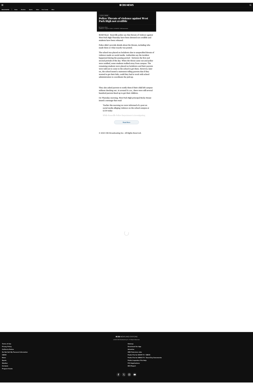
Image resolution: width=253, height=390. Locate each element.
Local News (104, 15)
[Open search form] (250, 5)
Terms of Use (6, 344)
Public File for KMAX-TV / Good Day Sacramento (145, 357)
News (16, 9)
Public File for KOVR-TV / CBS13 (139, 355)
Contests (5, 366)
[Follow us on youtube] (135, 375)
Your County (45, 9)
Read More (126, 122)
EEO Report (132, 366)
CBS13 (4, 355)
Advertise (131, 349)
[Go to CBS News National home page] (126, 5)
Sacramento (5, 9)
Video (37, 9)
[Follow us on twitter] (124, 375)
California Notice (8, 349)
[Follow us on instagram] (129, 375)
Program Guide (7, 369)
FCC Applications (134, 363)
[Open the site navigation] (43, 5)
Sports (31, 9)
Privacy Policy (7, 346)
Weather (23, 9)
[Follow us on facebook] (118, 375)
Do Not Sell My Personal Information (15, 352)
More (53, 9)
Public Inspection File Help (137, 360)
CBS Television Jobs (135, 352)
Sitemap (130, 344)
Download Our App (134, 346)
